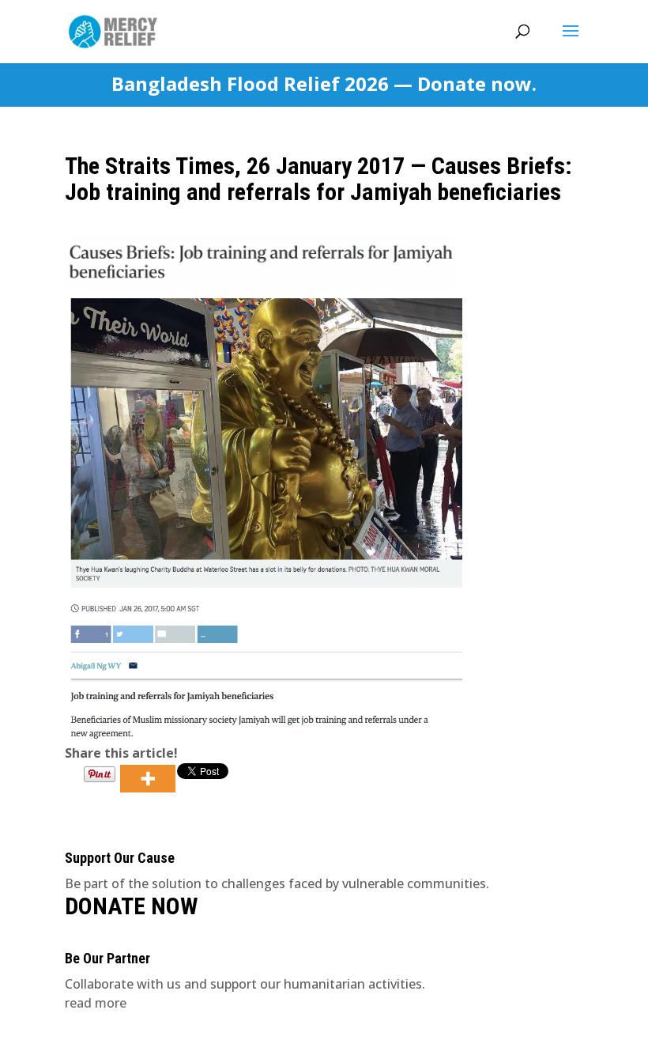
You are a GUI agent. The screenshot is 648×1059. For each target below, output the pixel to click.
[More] (147, 778)
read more (95, 1003)
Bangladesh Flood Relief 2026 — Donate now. (324, 84)
